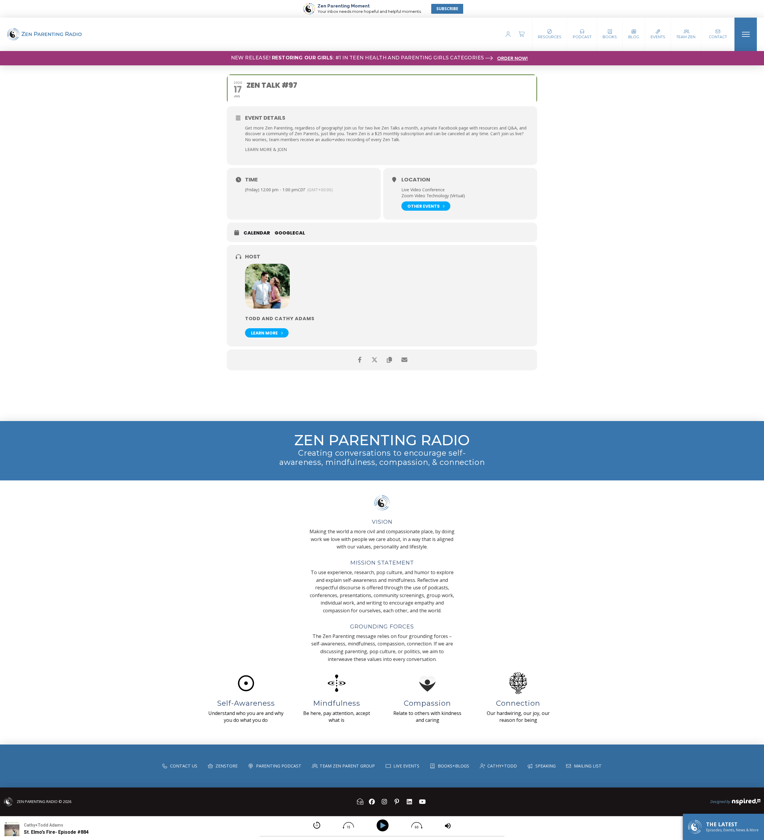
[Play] (384, 825)
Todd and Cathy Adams (280, 318)
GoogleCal (290, 233)
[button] (582, 34)
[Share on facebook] (359, 359)
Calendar (257, 233)
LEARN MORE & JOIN (266, 149)
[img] (316, 825)
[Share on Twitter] (374, 359)
